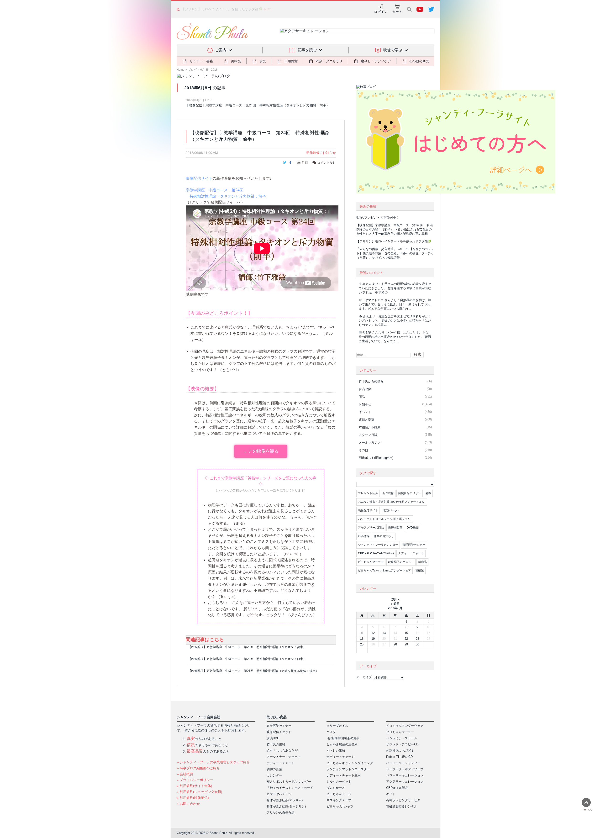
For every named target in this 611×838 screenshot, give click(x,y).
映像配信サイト (199, 178)
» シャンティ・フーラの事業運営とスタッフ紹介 (213, 762)
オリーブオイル (337, 726)
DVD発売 (413, 527)
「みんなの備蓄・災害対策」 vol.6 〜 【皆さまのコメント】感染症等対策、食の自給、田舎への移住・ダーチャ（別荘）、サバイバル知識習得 (395, 253)
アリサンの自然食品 (281, 812)
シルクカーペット (339, 781)
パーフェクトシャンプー (403, 763)
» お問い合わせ (188, 804)
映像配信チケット (279, 732)
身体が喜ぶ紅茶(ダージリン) (286, 806)
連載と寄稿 (366, 419)
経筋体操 (363, 536)
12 (373, 633)
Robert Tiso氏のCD (399, 757)
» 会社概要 (185, 774)
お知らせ (329, 153)
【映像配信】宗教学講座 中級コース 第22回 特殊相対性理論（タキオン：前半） (247, 659)
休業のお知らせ (384, 536)
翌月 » (395, 599)
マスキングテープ (339, 800)
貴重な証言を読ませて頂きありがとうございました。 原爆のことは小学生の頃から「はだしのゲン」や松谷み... (395, 320)
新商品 (422, 562)
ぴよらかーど (336, 788)
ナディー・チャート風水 (344, 775)
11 (361, 633)
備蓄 (428, 493)
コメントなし (326, 162)
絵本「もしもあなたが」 (284, 750)
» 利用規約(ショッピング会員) (199, 792)
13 (384, 633)
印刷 (304, 162)
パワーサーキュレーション (404, 775)
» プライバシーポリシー (195, 780)
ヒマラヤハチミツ (279, 794)
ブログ (192, 69)
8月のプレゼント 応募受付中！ (377, 217)
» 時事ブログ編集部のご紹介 (198, 768)
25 (361, 644)
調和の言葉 (274, 769)
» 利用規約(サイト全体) (194, 786)
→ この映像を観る (261, 451)
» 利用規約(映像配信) (193, 798)
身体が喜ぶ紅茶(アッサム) (285, 800)
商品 (362, 396)
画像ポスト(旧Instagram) (376, 458)
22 (406, 638)
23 (417, 638)
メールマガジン (369, 442)
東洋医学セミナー (413, 544)
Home (180, 69)
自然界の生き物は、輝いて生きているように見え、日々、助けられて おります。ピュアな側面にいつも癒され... (395, 304)
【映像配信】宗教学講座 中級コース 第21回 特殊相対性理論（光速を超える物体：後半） (253, 671)
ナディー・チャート (411, 553)
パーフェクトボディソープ (404, 769)
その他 (363, 450)
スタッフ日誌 (368, 435)
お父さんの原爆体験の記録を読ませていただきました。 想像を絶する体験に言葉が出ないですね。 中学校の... (395, 288)
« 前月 (395, 604)
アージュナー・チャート (284, 757)
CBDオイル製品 (397, 788)
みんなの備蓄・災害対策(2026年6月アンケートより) (392, 501)
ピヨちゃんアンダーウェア (404, 726)
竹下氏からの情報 (371, 381)
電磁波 (419, 570)
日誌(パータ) (390, 510)
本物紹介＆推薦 (369, 427)
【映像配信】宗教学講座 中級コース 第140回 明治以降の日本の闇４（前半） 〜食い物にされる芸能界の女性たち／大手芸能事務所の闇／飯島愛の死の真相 (394, 229)
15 (406, 633)
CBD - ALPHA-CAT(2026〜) (376, 553)
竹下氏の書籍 (276, 744)
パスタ (331, 732)
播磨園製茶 (395, 527)
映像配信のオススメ (401, 562)
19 (373, 638)
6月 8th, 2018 (209, 69)
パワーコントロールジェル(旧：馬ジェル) (384, 519)
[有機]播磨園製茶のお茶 (343, 738)
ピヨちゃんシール (339, 794)
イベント (365, 412)
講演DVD (273, 738)
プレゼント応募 (368, 493)
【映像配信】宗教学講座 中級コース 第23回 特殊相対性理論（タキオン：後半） (247, 647)
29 (406, 644)
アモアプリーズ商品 (371, 527)
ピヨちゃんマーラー (371, 562)
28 (395, 644)
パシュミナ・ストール (401, 738)
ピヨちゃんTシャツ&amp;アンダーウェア (384, 570)
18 (361, 638)
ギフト (390, 794)
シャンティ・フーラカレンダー (378, 544)
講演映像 (365, 389)
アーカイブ (364, 677)
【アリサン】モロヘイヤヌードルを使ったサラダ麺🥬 (221, 9)
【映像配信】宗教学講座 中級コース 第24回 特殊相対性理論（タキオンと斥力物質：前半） (257, 105)
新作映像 (313, 153)
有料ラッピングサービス (403, 800)
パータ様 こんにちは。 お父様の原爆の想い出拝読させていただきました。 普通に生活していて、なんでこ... (395, 337)
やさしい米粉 (336, 750)
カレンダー (274, 775)
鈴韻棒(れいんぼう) (399, 750)
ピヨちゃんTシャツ (340, 806)
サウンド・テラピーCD (402, 744)
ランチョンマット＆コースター (348, 769)
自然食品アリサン (409, 493)
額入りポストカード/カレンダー (289, 781)
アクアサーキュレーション (404, 781)
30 (417, 644)
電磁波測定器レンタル (401, 806)
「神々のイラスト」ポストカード (290, 788)
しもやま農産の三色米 (342, 744)
